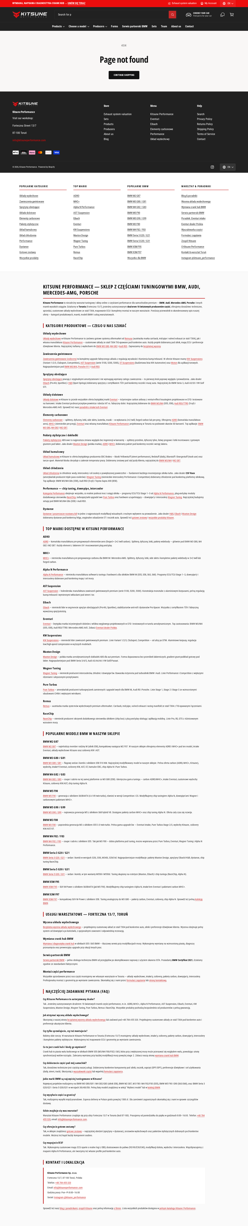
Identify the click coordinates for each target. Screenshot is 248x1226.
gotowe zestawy (139, 517)
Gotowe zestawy (27, 252)
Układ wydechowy (159, 139)
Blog (106, 139)
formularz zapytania (136, 980)
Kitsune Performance (161, 114)
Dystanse (24, 246)
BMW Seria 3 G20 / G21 (138, 235)
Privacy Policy (204, 119)
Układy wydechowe (28, 195)
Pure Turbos (79, 246)
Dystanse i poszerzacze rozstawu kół (60, 513)
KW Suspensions (81, 229)
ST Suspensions (127, 362)
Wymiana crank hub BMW (193, 207)
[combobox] (115, 14)
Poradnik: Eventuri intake (193, 218)
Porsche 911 (84, 366)
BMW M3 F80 (133, 224)
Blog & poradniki (189, 195)
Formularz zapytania (191, 235)
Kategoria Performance (54, 493)
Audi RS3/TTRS (181, 403)
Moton (174, 362)
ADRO (76, 195)
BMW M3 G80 (102, 346)
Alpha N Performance (83, 207)
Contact (201, 139)
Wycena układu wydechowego (196, 201)
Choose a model (77, 26)
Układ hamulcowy (28, 229)
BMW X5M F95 (134, 246)
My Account (210, 3)
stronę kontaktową (157, 980)
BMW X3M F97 (134, 252)
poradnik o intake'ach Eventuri (94, 407)
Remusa (128, 338)
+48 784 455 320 (63, 1182)
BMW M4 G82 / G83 (136, 207)
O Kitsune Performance (192, 246)
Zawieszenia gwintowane (31, 201)
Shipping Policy (205, 129)
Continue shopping (124, 75)
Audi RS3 (123, 346)
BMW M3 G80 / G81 (136, 201)
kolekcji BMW (154, 1087)
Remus (76, 252)
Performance (157, 134)
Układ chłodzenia (27, 235)
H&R (70, 383)
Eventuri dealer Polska (192, 224)
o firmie (117, 1208)
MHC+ (76, 201)
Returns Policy (205, 124)
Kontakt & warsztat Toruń (193, 252)
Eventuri (154, 119)
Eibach (154, 124)
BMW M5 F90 (133, 212)
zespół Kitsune (85, 1208)
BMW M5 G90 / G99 (136, 218)
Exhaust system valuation (184, 3)
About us (108, 134)
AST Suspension (81, 212)
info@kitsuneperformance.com (72, 1119)
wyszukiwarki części (82, 1071)
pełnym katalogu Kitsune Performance (177, 1208)
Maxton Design (80, 235)
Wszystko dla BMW (136, 257)
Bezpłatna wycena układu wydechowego (62, 927)
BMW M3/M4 (70, 366)
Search (200, 114)
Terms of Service (206, 134)
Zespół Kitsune (188, 240)
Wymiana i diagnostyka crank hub (58, 943)
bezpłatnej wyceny (152, 346)
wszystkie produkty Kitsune (161, 517)
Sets (106, 119)
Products (57, 26)
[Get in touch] (222, 14)
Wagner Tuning (80, 240)
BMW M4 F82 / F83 (136, 229)
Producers (98, 26)
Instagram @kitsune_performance (198, 257)
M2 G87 (63, 427)
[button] (231, 14)
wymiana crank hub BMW (166, 1055)
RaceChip (78, 257)
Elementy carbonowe (161, 129)
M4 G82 (113, 346)
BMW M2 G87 (133, 195)
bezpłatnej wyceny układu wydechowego (86, 1019)
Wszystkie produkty (28, 257)
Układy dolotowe (27, 212)
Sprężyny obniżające (29, 207)
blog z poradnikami (68, 1208)
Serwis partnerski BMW (192, 212)
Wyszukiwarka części (191, 229)
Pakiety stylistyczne (28, 224)
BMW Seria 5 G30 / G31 (138, 240)
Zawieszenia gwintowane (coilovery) (60, 359)
